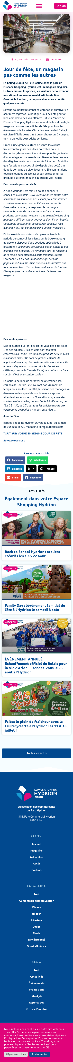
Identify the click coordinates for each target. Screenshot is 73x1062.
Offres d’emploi (36, 1009)
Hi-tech (36, 913)
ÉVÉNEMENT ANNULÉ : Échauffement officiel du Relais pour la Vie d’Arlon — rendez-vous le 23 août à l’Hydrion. (36, 665)
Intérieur (36, 920)
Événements (36, 983)
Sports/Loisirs (36, 946)
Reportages (36, 1002)
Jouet (36, 926)
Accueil (36, 844)
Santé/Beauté (36, 939)
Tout (37, 894)
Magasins (36, 850)
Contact (36, 870)
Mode (36, 933)
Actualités (22, 59)
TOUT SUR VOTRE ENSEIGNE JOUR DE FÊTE (32, 433)
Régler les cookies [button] (16, 1054)
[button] (39, 6)
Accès (36, 863)
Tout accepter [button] (39, 1054)
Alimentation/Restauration (36, 900)
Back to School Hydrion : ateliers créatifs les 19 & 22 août (32, 553)
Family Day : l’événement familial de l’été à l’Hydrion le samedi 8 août (35, 607)
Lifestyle (35, 59)
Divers (36, 907)
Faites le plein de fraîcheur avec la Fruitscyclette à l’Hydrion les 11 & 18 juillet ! (36, 725)
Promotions (36, 989)
